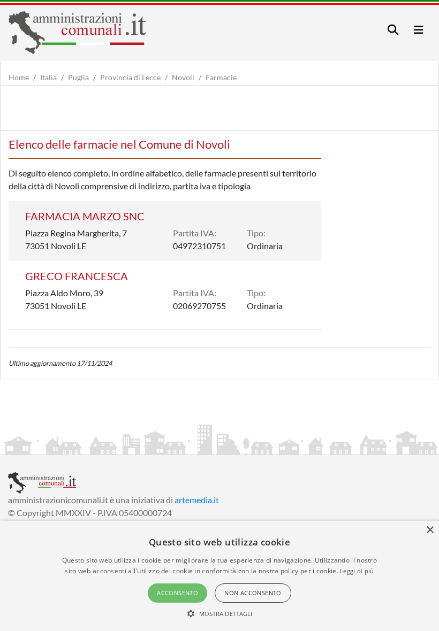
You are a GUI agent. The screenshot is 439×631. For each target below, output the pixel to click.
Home (19, 77)
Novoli (183, 77)
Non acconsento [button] (253, 593)
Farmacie (221, 77)
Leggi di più (357, 571)
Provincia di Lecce (130, 77)
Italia (48, 77)
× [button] (430, 530)
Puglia (78, 77)
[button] (220, 613)
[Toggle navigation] (393, 29)
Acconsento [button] (177, 593)
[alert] (219, 576)
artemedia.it (197, 500)
